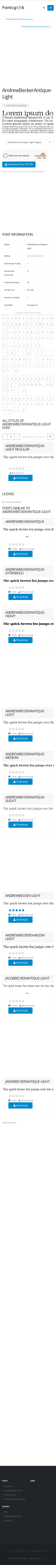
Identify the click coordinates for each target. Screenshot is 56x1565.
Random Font (10, 1495)
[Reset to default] (50, 437)
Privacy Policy (34, 1558)
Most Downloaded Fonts (14, 1499)
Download (22, 478)
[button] (27, 536)
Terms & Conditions (18, 1558)
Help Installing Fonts (12, 1516)
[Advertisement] (28, 59)
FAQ (6, 1512)
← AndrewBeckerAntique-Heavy (18, 19)
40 (11, 436)
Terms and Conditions (37, 172)
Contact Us (8, 1520)
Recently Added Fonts (13, 1490)
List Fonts (8, 1486)
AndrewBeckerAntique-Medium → (36, 26)
